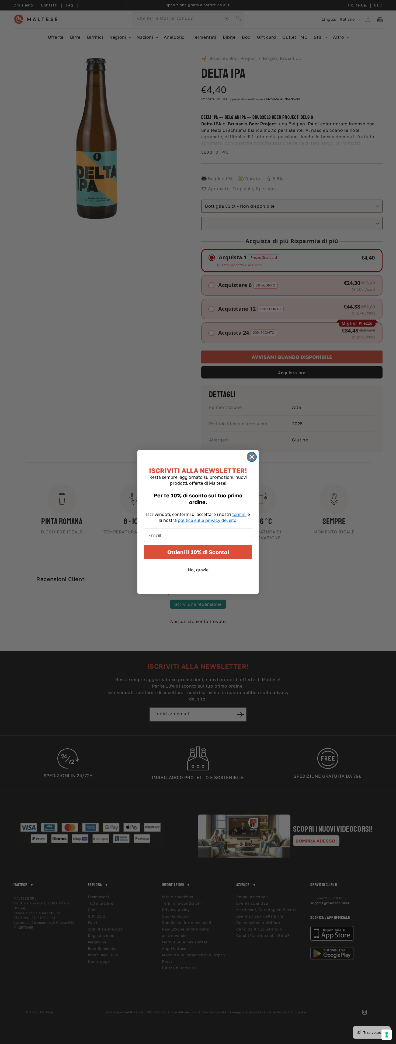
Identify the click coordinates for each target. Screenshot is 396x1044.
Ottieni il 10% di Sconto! (198, 552)
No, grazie (198, 569)
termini (239, 514)
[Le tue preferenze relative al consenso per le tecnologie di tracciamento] (386, 1034)
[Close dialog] (251, 457)
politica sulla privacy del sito (207, 520)
